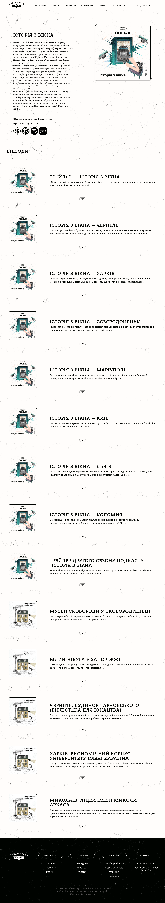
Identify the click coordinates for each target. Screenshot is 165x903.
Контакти (119, 5)
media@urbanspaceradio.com (146, 868)
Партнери (87, 5)
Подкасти (40, 5)
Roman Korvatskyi (100, 891)
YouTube (114, 872)
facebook (82, 867)
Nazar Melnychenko (79, 891)
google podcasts (114, 863)
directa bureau (88, 894)
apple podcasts (114, 867)
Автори (103, 5)
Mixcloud (114, 876)
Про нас (56, 5)
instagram (82, 863)
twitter (82, 872)
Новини (71, 5)
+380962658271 (146, 863)
